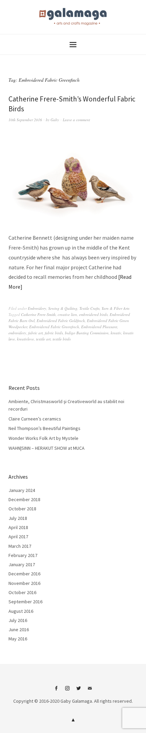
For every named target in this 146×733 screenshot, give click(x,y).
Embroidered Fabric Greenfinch (54, 326)
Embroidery (37, 308)
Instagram (67, 691)
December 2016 (24, 574)
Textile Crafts (89, 308)
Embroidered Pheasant (99, 326)
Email (90, 691)
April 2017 (18, 536)
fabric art (35, 332)
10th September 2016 (25, 119)
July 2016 (17, 620)
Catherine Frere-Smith (38, 314)
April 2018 (18, 527)
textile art (43, 338)
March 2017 (19, 546)
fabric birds (54, 332)
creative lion (67, 314)
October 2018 (22, 509)
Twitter (79, 691)
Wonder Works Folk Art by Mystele (43, 438)
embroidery (17, 332)
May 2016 (17, 639)
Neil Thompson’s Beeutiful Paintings (44, 428)
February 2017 (22, 555)
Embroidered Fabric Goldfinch (61, 320)
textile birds (62, 338)
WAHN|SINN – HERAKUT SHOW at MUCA (46, 448)
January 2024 (21, 490)
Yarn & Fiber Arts (115, 308)
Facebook (56, 691)
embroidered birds (93, 314)
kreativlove (25, 338)
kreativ (116, 332)
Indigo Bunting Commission (87, 332)
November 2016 (24, 583)
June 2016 (18, 629)
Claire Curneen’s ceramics (34, 419)
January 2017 (21, 564)
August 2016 (20, 611)
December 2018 (24, 499)
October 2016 (22, 592)
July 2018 (17, 518)
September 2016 (25, 602)
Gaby (55, 119)
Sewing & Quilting (62, 308)
